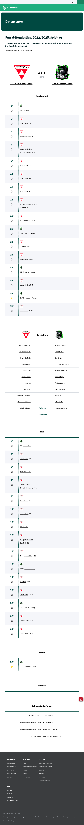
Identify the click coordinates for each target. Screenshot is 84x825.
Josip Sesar (24, 123)
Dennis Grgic (59, 377)
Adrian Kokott (48, 722)
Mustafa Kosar (26, 50)
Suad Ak (23, 207)
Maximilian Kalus (61, 370)
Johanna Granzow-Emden (52, 736)
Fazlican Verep (29, 233)
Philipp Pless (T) (25, 345)
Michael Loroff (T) (61, 345)
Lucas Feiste (26, 377)
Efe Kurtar (58, 358)
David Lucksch (60, 389)
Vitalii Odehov (25, 408)
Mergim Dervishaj (26, 152)
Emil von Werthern (62, 364)
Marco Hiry (59, 395)
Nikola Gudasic (25, 136)
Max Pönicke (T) (25, 352)
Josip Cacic (24, 149)
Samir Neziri (59, 352)
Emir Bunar (24, 165)
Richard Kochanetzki (50, 729)
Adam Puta (27, 110)
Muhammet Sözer (26, 220)
